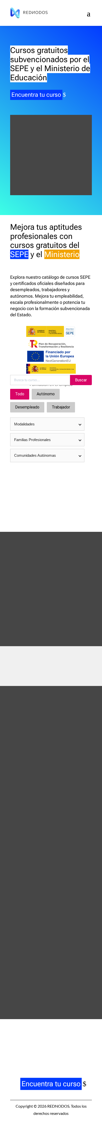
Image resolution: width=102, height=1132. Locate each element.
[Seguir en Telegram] (72, 1050)
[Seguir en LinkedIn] (58, 1050)
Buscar (81, 380)
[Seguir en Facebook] (30, 1050)
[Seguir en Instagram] (44, 1050)
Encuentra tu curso (36, 94)
